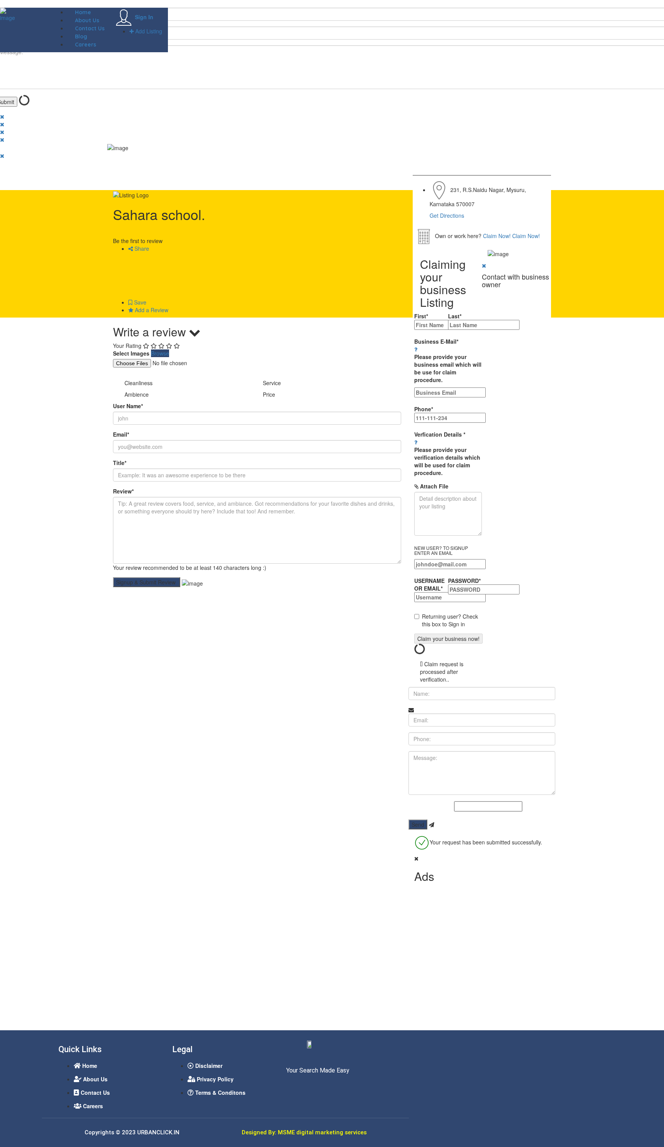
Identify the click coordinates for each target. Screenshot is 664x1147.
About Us (87, 20)
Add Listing (148, 31)
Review (123, 491)
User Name (128, 406)
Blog (81, 36)
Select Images (131, 353)
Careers (85, 44)
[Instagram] (320, 1086)
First (421, 316)
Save (139, 302)
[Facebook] (291, 1086)
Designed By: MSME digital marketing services (304, 1132)
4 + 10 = (444, 807)
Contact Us (90, 28)
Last (454, 316)
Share (141, 248)
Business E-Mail (447, 361)
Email (121, 434)
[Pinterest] (334, 1086)
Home (83, 12)
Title (119, 463)
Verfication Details (447, 453)
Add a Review (150, 310)
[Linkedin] (305, 1086)
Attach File (433, 486)
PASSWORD (464, 580)
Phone (423, 409)
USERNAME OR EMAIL (429, 584)
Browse (160, 353)
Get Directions (447, 215)
